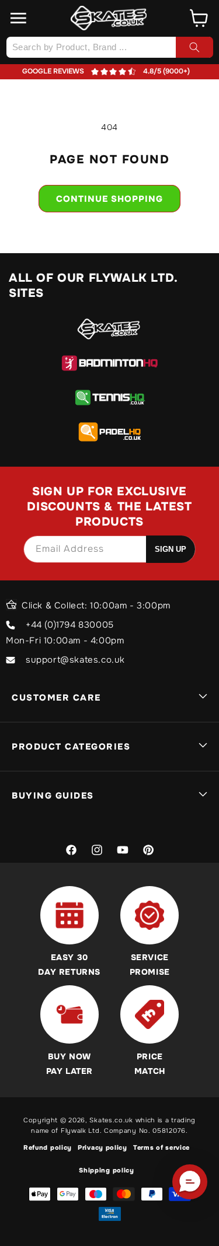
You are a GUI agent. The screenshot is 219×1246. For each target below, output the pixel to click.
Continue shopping (109, 199)
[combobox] (109, 47)
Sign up (170, 549)
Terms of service (161, 1147)
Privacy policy (102, 1147)
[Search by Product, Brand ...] (194, 47)
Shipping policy (106, 1170)
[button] (19, 18)
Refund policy (47, 1147)
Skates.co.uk (111, 1120)
